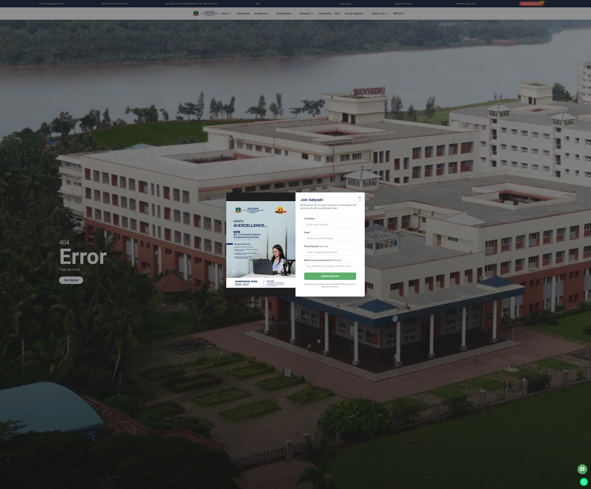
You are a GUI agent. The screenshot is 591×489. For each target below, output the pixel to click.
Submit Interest (330, 276)
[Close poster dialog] (359, 197)
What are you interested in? (322, 260)
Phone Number (316, 246)
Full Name (310, 218)
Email (307, 232)
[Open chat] (582, 469)
